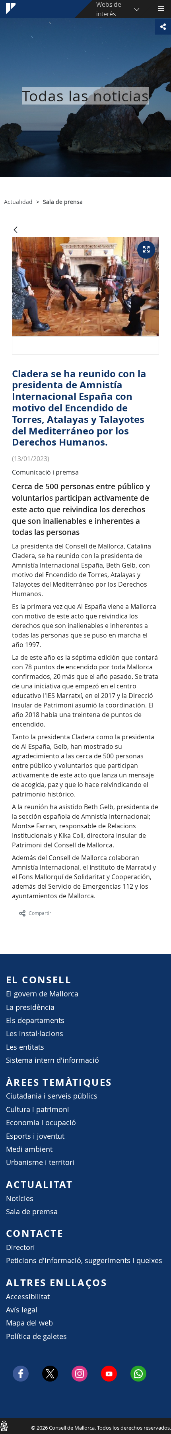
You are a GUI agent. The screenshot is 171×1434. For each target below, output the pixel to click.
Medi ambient (29, 1149)
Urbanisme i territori (40, 1162)
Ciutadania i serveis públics (51, 1096)
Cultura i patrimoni (37, 1109)
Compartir (40, 913)
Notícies (19, 1198)
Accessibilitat (28, 1296)
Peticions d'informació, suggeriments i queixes (84, 1260)
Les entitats (25, 1047)
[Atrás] (15, 230)
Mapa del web (29, 1322)
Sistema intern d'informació (52, 1060)
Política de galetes (36, 1336)
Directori (20, 1247)
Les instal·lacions (34, 1033)
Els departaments (35, 1020)
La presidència (30, 1007)
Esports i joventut (35, 1136)
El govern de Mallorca (42, 993)
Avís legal (21, 1309)
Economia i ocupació (41, 1122)
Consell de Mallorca (4, 1425)
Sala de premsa (32, 1211)
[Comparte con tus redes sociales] (163, 27)
